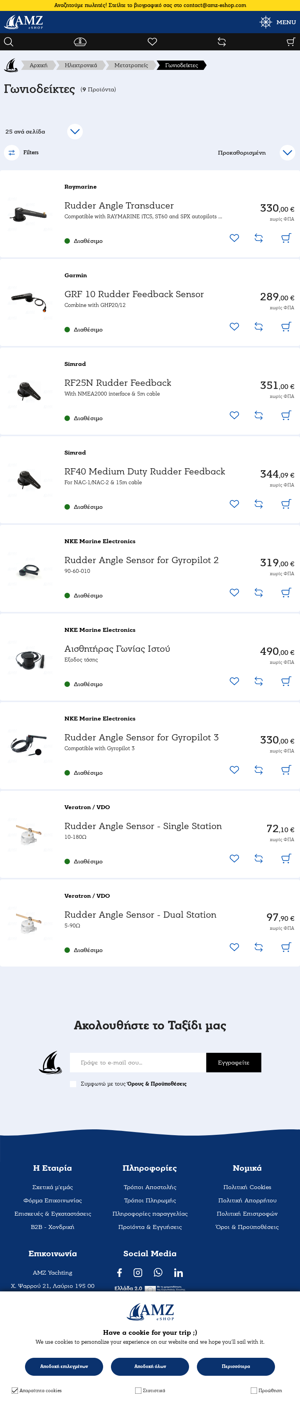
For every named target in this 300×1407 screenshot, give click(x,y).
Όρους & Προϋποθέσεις (157, 1084)
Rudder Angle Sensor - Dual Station (140, 914)
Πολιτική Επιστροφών (247, 1213)
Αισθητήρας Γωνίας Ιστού (117, 648)
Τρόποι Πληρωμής (150, 1200)
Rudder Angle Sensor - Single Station (143, 826)
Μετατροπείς (131, 65)
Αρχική (39, 65)
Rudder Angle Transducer (119, 205)
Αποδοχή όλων (150, 1367)
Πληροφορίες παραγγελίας (150, 1213)
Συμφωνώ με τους (134, 1084)
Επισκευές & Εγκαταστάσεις (52, 1213)
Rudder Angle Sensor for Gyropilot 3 (141, 737)
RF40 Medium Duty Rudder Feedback (144, 471)
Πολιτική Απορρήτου (247, 1200)
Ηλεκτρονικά (81, 65)
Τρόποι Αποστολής (150, 1187)
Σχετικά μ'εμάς (52, 1187)
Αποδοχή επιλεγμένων (64, 1367)
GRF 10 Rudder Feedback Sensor (134, 294)
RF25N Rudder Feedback (117, 383)
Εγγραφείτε (234, 1062)
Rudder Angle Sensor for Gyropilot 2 (141, 560)
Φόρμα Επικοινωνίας (52, 1200)
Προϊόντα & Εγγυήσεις (150, 1226)
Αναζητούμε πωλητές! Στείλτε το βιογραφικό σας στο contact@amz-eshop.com (150, 5)
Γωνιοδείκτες (181, 65)
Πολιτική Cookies (247, 1187)
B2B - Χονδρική (53, 1226)
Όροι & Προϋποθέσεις (247, 1226)
